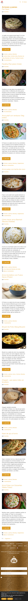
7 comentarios (7, 323)
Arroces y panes (7, 54)
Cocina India (6, 56)
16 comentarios (7, 111)
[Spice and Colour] (2, 2)
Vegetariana (20, 163)
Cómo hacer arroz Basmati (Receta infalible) (12, 220)
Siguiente (8, 538)
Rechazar (10, 598)
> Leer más (6, 49)
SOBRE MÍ (20, 545)
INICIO (6, 543)
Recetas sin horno (10, 58)
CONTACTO (12, 548)
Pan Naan (5, 9)
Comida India (14, 56)
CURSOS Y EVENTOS (6, 545)
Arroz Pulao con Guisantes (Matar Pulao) (12, 486)
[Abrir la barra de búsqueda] (20, 2)
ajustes (11, 596)
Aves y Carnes (16, 374)
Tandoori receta (19, 58)
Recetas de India (15, 269)
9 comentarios (7, 215)
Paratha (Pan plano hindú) (12, 64)
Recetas (15, 54)
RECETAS (12, 543)
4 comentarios (7, 376)
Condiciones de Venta (14, 553)
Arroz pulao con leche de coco (13, 169)
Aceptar (4, 598)
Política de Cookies (16, 551)
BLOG (25, 545)
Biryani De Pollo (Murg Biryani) (13, 327)
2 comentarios (7, 429)
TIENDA (14, 545)
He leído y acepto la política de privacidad (14, 577)
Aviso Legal (24, 551)
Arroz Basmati (7, 269)
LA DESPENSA (19, 543)
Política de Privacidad (6, 551)
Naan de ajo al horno (10, 434)
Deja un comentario (8, 165)
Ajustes (16, 598)
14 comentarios (7, 60)
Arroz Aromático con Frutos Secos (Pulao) (12, 276)
